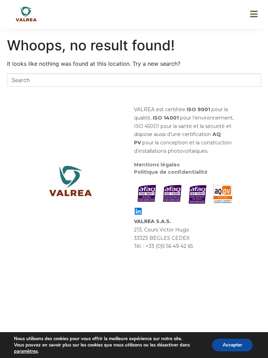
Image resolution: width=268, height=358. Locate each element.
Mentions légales (157, 165)
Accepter (232, 345)
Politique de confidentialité (171, 172)
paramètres (26, 351)
